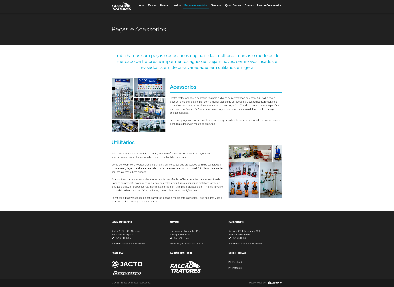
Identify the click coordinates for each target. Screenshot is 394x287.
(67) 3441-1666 (123, 238)
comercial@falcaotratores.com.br (128, 243)
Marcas (152, 5)
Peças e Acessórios (195, 5)
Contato (249, 5)
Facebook (237, 262)
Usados (176, 5)
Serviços (216, 5)
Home (140, 5)
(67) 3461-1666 (181, 238)
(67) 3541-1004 (240, 238)
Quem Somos (233, 5)
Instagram (237, 268)
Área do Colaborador (269, 5)
